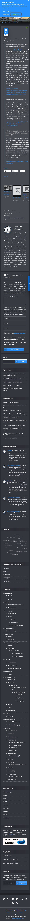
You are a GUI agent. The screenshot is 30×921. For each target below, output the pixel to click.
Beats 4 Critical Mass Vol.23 (11, 403)
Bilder (5, 795)
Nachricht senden (15, 349)
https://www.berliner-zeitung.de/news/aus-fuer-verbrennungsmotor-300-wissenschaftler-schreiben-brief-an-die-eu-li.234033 (16, 92)
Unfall (9, 716)
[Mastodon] (4, 899)
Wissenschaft (9, 213)
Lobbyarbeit (19, 212)
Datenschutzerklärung (20, 333)
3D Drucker (11, 614)
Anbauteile (14, 622)
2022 (5, 581)
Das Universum (15, 777)
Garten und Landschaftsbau (15, 625)
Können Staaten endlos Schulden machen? (12, 429)
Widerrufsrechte (11, 914)
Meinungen (7, 634)
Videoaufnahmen (8, 720)
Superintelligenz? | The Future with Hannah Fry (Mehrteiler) (13, 434)
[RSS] (22, 899)
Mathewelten (14, 756)
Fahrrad (13, 685)
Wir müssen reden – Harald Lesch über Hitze (14, 406)
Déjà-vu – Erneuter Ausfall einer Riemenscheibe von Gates (16, 452)
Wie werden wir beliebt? (10, 438)
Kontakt (6, 910)
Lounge (19, 701)
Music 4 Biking (18, 692)
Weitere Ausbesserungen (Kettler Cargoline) (12, 389)
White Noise (11, 711)
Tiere (9, 768)
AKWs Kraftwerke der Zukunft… (12, 411)
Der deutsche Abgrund (17, 743)
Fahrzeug (10, 212)
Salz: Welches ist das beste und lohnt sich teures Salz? (14, 421)
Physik (9, 759)
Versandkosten (19, 914)
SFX (9, 704)
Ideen (9, 596)
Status (6, 805)
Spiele (9, 599)
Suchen (5, 357)
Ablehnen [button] (6, 14)
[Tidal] (17, 904)
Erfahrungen (7, 611)
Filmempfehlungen (13, 722)
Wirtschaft (10, 780)
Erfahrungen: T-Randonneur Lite (13, 382)
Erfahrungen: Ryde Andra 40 (12, 385)
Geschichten (7, 629)
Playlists (10, 683)
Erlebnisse (10, 631)
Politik (9, 637)
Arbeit (6, 602)
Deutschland (14, 651)
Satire (5, 660)
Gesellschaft (11, 751)
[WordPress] (26, 899)
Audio (9, 617)
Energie (10, 734)
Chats (5, 815)
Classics (19, 695)
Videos (6, 812)
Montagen (10, 608)
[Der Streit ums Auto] (17, 191)
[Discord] (17, 899)
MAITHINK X (11, 665)
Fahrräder (10, 620)
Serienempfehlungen (13, 725)
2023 (5, 578)
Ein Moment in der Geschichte (15, 746)
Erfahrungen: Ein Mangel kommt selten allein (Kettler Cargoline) (14, 375)
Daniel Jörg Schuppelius (10, 210)
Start (4, 22)
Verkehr (6, 714)
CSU (7, 212)
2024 (5, 575)
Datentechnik (11, 731)
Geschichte (11, 740)
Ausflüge (10, 645)
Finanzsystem (11, 737)
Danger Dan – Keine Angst (11, 417)
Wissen (6, 728)
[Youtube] (13, 899)
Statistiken (7, 672)
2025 (5, 571)
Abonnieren (23, 883)
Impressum (11, 910)
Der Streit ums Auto (16, 198)
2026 (5, 568)
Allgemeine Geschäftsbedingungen (14, 912)
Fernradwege (17, 657)
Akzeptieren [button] (16, 14)
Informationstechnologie (14, 605)
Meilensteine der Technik (17, 765)
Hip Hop (19, 698)
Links (5, 799)
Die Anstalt (11, 662)
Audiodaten (7, 818)
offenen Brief (17, 50)
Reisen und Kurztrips (10, 643)
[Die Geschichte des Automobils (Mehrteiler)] (8, 188)
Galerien (6, 808)
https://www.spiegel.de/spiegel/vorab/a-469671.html (18, 162)
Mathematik (11, 754)
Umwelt (10, 640)
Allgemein (7, 22)
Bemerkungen (8, 792)
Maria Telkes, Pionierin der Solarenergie (15, 414)
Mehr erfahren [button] (6, 11)
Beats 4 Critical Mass (20, 688)
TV (8, 707)
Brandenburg (17, 653)
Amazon (11, 834)
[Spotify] (13, 904)
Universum (11, 774)
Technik (10, 762)
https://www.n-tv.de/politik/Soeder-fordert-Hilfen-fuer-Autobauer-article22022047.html (17, 124)
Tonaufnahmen (8, 677)
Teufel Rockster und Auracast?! (12, 379)
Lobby (14, 212)
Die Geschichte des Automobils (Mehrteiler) (7, 193)
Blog (9, 674)
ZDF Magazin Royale (13, 669)
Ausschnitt (10, 680)
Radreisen (10, 649)
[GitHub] (8, 899)
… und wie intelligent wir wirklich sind (14, 425)
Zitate (5, 802)
